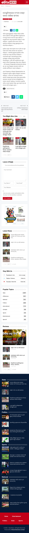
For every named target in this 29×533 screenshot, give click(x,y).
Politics (5, 302)
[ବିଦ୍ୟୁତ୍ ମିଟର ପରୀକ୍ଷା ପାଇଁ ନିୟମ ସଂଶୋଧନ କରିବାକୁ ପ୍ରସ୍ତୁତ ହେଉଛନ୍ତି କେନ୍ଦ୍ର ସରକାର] (5, 489)
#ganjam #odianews (10, 88)
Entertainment (6, 316)
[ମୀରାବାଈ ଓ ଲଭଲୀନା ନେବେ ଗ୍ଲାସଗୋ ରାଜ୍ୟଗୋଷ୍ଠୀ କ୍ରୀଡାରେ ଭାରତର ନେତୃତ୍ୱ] (5, 464)
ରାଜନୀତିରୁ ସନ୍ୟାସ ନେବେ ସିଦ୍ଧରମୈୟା (18, 422)
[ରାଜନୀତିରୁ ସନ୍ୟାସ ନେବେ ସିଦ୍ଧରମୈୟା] (5, 424)
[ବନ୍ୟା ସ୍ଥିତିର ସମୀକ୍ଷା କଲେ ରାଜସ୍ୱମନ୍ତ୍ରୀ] (20, 141)
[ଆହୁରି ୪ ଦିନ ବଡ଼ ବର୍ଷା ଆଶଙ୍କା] (20, 122)
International (6, 306)
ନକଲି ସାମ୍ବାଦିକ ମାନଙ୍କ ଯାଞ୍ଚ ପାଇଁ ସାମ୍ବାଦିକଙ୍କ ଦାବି (7, 109)
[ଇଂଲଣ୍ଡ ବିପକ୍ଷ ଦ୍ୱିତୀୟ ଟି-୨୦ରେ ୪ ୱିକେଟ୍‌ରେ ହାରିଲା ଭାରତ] (5, 472)
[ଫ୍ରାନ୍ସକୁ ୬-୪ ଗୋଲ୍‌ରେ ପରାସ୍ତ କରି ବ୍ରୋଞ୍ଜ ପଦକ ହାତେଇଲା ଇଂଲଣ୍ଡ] (5, 456)
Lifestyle (5, 309)
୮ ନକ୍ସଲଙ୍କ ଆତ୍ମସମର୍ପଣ (16, 495)
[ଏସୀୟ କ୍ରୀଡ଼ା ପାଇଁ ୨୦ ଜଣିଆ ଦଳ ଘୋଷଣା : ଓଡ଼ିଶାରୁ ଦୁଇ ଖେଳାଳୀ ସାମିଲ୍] (5, 449)
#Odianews (6, 296)
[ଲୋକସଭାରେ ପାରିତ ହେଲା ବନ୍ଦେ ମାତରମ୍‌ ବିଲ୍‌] (6, 251)
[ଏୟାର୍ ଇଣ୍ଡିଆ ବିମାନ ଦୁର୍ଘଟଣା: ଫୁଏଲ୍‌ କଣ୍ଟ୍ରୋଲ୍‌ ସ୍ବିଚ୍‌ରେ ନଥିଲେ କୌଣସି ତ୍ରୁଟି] (5, 504)
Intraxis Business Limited (18, 529)
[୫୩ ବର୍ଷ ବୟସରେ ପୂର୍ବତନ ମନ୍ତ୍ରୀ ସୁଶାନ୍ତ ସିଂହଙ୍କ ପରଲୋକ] (5, 416)
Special (5, 319)
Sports (4, 312)
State (4, 119)
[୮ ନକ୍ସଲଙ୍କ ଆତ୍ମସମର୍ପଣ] (5, 496)
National (5, 299)
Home (6, 516)
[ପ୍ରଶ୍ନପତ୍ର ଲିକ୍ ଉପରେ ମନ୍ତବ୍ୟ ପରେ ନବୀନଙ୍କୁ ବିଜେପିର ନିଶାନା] (5, 432)
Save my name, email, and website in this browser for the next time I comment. (13, 194)
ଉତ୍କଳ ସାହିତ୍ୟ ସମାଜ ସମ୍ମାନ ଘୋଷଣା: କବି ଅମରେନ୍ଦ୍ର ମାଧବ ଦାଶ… (18, 236)
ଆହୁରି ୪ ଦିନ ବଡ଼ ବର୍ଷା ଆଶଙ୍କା (17, 242)
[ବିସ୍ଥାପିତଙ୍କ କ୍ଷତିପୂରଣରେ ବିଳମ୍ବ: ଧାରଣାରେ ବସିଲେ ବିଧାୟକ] (8, 141)
